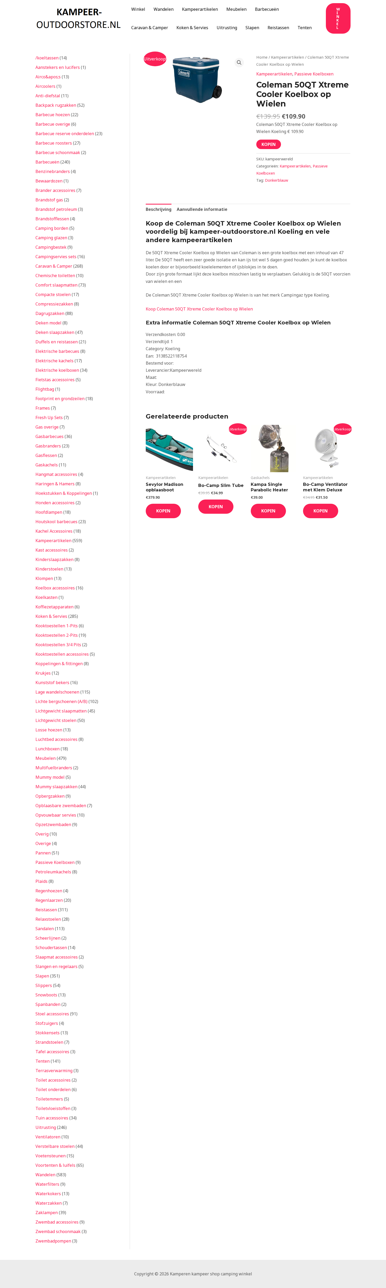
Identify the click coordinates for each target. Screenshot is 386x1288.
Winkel (138, 9)
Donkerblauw (276, 180)
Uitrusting (227, 27)
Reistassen (278, 27)
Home (262, 57)
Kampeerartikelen (200, 9)
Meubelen (236, 9)
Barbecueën (267, 9)
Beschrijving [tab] (158, 209)
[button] (338, 18)
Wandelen (164, 9)
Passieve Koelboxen (313, 74)
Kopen (269, 144)
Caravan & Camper (149, 27)
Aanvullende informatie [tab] (202, 209)
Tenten (305, 27)
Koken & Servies (192, 27)
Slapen (252, 27)
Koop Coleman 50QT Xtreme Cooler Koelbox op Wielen (199, 309)
